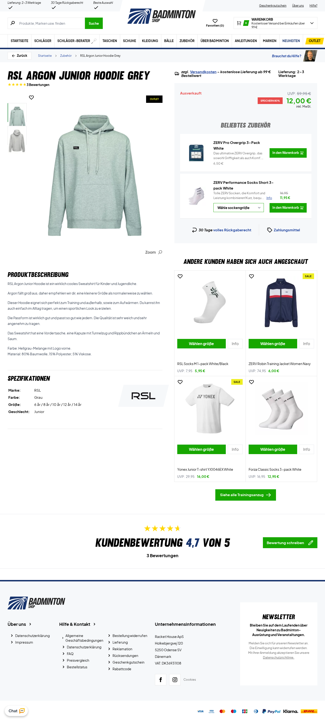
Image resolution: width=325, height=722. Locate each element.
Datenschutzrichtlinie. (278, 657)
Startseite (19, 41)
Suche (94, 23)
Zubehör (187, 41)
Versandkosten (203, 72)
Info (269, 198)
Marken (269, 41)
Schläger (42, 41)
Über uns (298, 5)
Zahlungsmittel (287, 230)
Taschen (110, 41)
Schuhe (129, 41)
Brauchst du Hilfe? (286, 56)
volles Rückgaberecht (232, 230)
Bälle (169, 41)
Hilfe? (313, 5)
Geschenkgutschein (272, 5)
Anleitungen (246, 41)
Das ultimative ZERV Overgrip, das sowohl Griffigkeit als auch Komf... (238, 155)
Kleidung (150, 41)
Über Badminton (215, 41)
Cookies (189, 679)
